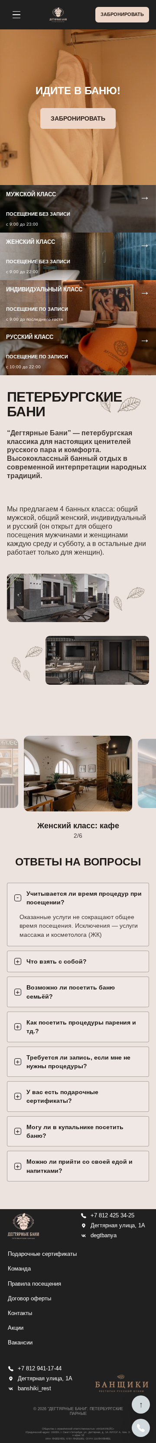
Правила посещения (34, 1283)
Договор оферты (29, 1298)
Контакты (20, 1313)
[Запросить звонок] (141, 1428)
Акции (15, 1328)
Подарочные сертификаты (42, 1254)
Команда (19, 1268)
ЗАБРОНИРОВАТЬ (122, 14)
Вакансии (20, 1342)
